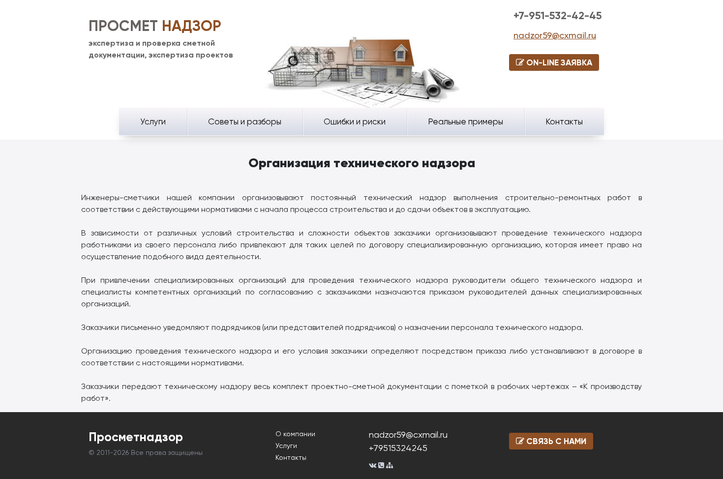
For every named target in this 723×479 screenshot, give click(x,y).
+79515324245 (398, 448)
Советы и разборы (244, 121)
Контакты (564, 121)
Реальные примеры (465, 121)
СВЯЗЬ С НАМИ (555, 441)
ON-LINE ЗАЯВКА (558, 62)
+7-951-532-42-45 (557, 15)
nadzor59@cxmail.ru (554, 35)
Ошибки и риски (355, 121)
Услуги (153, 121)
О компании (295, 434)
